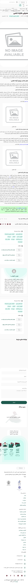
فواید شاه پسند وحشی (23, 144)
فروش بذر (19, 208)
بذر (10, 177)
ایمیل (25, 376)
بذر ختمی (26, 101)
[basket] (20, 5)
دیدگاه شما (24, 388)
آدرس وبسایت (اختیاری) (22, 382)
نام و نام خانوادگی (22, 370)
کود (13, 187)
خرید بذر (23, 208)
